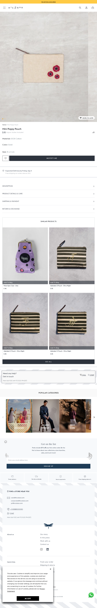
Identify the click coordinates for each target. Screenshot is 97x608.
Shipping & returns (47, 565)
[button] (86, 8)
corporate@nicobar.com (19, 501)
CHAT (12, 513)
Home (4, 125)
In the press (45, 538)
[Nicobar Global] (16, 8)
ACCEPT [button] (28, 598)
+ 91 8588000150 (16, 509)
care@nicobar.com (17, 498)
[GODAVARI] (19, 400)
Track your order (46, 562)
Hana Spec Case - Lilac (11, 286)
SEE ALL (48, 362)
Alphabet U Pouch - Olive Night (14, 351)
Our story (44, 534)
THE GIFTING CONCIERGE (48, 2)
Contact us (44, 544)
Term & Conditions (47, 572)
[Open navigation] (4, 8)
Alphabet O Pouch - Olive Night (60, 351)
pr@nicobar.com (17, 503)
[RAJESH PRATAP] (46, 400)
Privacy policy (45, 575)
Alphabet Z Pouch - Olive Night (60, 286)
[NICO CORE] (72, 400)
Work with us (45, 541)
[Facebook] (47, 549)
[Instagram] (41, 549)
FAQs (42, 568)
